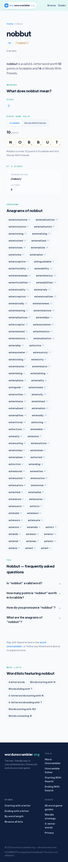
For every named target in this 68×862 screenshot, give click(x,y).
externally (39, 415)
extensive (34, 436)
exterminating (18, 310)
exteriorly (39, 394)
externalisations (20, 317)
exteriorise (38, 485)
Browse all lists (14, 821)
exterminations (44, 310)
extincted (38, 457)
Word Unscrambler (53, 761)
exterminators (18, 338)
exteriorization (19, 226)
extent (30, 547)
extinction (16, 464)
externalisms (17, 380)
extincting (39, 422)
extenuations (40, 443)
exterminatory (46, 275)
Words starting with (42, 682)
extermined (40, 401)
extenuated (17, 478)
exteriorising (17, 359)
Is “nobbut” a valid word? (24, 583)
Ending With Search (52, 788)
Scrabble (15, 123)
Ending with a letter (17, 810)
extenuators (17, 485)
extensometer (18, 352)
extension (34, 513)
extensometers (43, 324)
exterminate (17, 401)
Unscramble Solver (52, 770)
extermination (43, 331)
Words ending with (20, 688)
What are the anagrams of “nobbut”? (24, 620)
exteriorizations (19, 219)
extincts (36, 506)
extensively (42, 289)
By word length (14, 816)
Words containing (20, 715)
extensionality (19, 289)
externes (32, 541)
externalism (40, 408)
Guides (62, 5)
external (15, 541)
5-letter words (50, 825)
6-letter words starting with (26, 695)
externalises (17, 457)
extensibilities (46, 282)
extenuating (17, 443)
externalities (18, 415)
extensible (37, 429)
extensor (32, 533)
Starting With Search (53, 779)
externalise (36, 492)
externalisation (44, 338)
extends (15, 533)
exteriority (38, 359)
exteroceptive (19, 261)
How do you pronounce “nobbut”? (31, 607)
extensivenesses (20, 275)
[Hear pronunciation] (10, 43)
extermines (38, 450)
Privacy (49, 832)
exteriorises (17, 450)
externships (44, 317)
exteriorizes (17, 247)
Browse (51, 5)
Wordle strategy (50, 816)
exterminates (18, 366)
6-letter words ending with (25, 702)
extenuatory (41, 352)
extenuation (38, 478)
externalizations (47, 219)
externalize (38, 254)
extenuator (16, 506)
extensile (15, 513)
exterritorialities (20, 282)
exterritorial (17, 422)
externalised (17, 408)
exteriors (15, 527)
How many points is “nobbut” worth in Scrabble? (32, 595)
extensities (38, 471)
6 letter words (17, 682)
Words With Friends (35, 123)
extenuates (37, 499)
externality (39, 380)
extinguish (16, 387)
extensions (16, 499)
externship (16, 345)
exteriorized (17, 240)
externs (14, 547)
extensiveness (42, 303)
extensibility (43, 268)
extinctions (17, 429)
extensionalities (45, 296)
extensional (17, 471)
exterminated (18, 331)
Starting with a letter (18, 805)
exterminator (41, 366)
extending (36, 464)
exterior (50, 533)
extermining (17, 373)
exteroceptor (18, 324)
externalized (40, 240)
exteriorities (17, 394)
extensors (16, 520)
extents (50, 541)
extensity (15, 436)
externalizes (39, 247)
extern (46, 547)
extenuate (35, 520)
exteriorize (16, 254)
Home (10, 23)
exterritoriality (19, 268)
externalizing (41, 233)
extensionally (18, 303)
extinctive (36, 345)
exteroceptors (19, 296)
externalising (39, 373)
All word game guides (53, 807)
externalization (44, 226)
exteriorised (37, 387)
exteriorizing (18, 233)
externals (33, 527)
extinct (51, 527)
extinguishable (44, 261)
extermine (16, 492)
